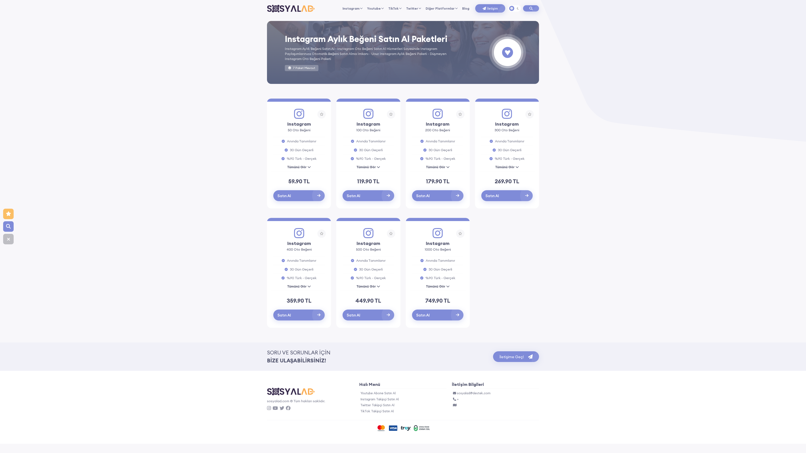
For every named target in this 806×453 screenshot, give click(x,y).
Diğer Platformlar (440, 8)
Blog (465, 8)
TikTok (393, 8)
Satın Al (284, 195)
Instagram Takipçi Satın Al (379, 399)
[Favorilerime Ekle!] (321, 114)
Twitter (412, 8)
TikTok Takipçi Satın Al (377, 411)
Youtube (374, 8)
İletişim (492, 8)
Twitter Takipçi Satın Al (377, 405)
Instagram (351, 8)
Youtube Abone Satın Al (378, 393)
